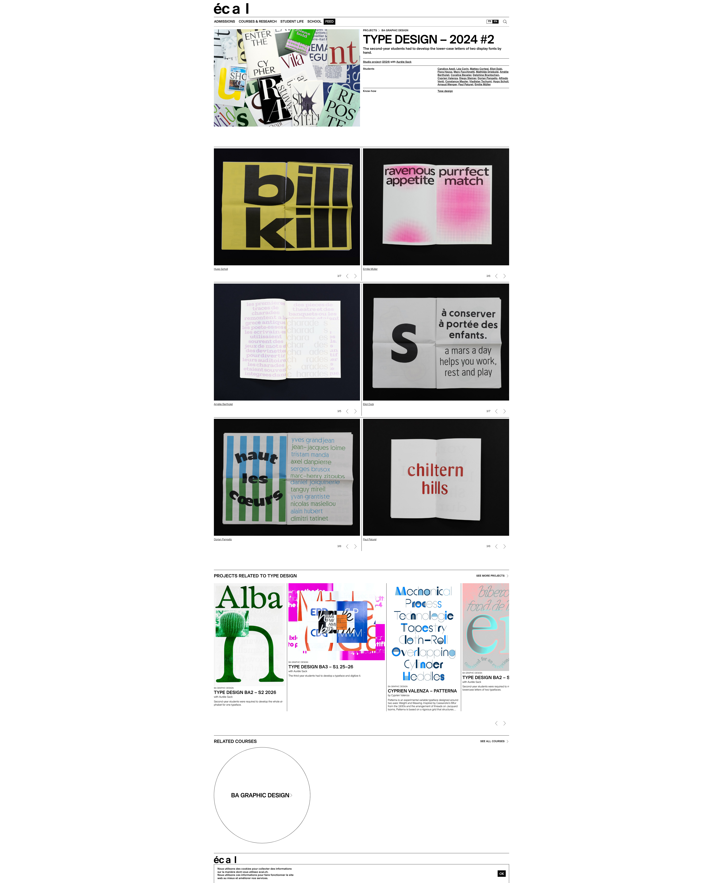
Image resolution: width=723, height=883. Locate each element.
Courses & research (258, 22)
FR (489, 21)
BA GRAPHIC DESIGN (394, 30)
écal (225, 859)
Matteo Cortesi (479, 68)
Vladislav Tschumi (480, 81)
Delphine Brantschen (486, 75)
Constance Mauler (456, 81)
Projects (370, 30)
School (314, 22)
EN (495, 21)
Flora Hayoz (445, 71)
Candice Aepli (446, 68)
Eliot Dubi (496, 68)
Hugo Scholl (500, 81)
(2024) (386, 61)
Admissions (224, 22)
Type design (445, 91)
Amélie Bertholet (223, 404)
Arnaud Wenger (447, 84)
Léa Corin (462, 68)
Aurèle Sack (403, 61)
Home (231, 8)
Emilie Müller (483, 84)
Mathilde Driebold (487, 71)
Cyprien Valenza (448, 78)
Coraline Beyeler (461, 75)
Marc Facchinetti (464, 71)
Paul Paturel (465, 84)
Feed (329, 22)
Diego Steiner (467, 78)
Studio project (372, 61)
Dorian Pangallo (487, 78)
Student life (292, 22)
